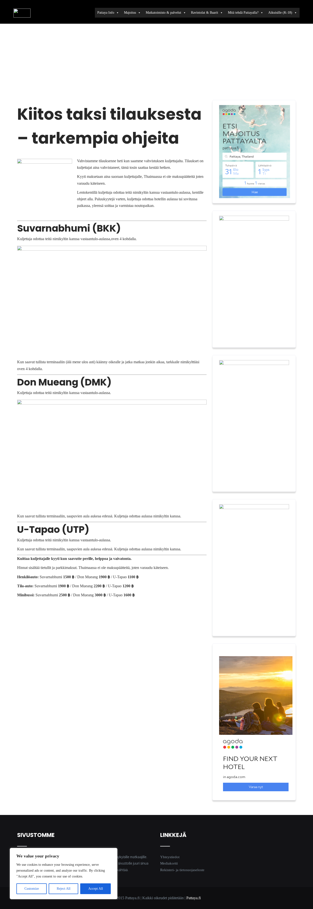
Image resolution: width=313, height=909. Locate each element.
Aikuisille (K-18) (280, 12)
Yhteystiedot (169, 857)
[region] (63, 873)
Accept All (95, 888)
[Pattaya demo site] (22, 13)
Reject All (63, 888)
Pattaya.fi (193, 898)
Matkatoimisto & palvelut (163, 12)
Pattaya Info (105, 12)
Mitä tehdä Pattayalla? (243, 12)
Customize (31, 888)
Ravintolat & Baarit (204, 12)
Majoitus (130, 12)
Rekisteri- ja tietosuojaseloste (182, 870)
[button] (108, 62)
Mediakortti (169, 863)
